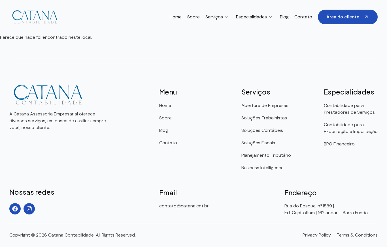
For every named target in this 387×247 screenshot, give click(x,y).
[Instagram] (29, 208)
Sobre (193, 17)
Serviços (214, 17)
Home (176, 17)
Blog (284, 17)
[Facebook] (15, 208)
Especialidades (251, 17)
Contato (303, 17)
